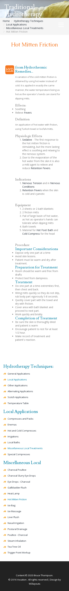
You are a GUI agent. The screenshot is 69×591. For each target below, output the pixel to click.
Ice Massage (14, 511)
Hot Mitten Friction (17, 499)
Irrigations (13, 436)
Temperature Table (18, 403)
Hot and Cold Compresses (22, 430)
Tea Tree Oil (14, 546)
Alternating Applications (20, 391)
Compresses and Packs (20, 418)
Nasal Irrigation (16, 523)
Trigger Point (19, 552)
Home (6, 21)
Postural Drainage (17, 529)
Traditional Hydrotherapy (23, 11)
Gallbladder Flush (17, 487)
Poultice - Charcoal (18, 535)
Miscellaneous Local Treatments (24, 28)
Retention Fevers (40, 168)
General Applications (19, 373)
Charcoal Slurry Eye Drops (22, 475)
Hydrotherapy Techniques (28, 21)
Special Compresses (19, 454)
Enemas (12, 424)
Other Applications (18, 385)
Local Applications (16, 24)
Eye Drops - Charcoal (19, 481)
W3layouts (34, 583)
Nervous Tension (32, 183)
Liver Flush (13, 517)
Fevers (28, 112)
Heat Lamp (14, 493)
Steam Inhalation (17, 540)
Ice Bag (11, 505)
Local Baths (14, 442)
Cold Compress (31, 233)
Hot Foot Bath (44, 230)
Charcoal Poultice (17, 469)
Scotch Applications (18, 397)
